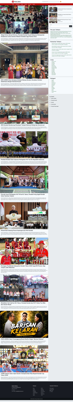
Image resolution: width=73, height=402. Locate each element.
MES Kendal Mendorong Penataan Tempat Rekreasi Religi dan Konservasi (22, 125)
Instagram (52, 388)
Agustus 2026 (54, 61)
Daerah (34, 389)
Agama (34, 4)
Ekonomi (29, 4)
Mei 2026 (53, 64)
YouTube (52, 390)
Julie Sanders (54, 49)
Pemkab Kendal (54, 100)
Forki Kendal (53, 104)
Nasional (53, 85)
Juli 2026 (53, 62)
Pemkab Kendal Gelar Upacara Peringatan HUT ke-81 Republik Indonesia (22, 159)
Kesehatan (53, 84)
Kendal (52, 102)
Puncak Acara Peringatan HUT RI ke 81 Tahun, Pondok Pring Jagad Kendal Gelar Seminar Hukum (23, 195)
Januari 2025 (54, 74)
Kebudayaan (53, 83)
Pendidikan (18, 4)
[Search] (59, 1)
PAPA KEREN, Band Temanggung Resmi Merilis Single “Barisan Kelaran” (22, 339)
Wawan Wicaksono (54, 46)
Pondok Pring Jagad (54, 106)
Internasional (54, 82)
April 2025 (53, 71)
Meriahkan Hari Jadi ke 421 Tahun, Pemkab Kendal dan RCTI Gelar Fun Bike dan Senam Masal (23, 303)
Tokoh (53, 92)
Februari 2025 (54, 73)
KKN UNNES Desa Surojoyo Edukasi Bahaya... (64, 14)
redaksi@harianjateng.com (19, 391)
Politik (26, 4)
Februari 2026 (54, 66)
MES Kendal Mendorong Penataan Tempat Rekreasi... (64, 20)
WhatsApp (52, 389)
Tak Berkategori (54, 91)
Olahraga (53, 87)
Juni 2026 (53, 63)
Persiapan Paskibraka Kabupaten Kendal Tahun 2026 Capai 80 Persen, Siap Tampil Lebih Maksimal (23, 266)
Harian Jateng (53, 98)
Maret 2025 (53, 72)
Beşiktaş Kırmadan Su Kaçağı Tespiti (57, 43)
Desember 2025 (54, 67)
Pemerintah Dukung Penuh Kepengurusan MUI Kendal (17, 230)
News (13, 4)
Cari (50, 24)
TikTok (52, 391)
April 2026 (53, 65)
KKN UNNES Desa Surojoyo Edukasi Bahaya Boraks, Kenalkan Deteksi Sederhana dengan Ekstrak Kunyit (21, 80)
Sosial (22, 4)
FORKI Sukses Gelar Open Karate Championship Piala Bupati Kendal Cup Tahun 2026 (22, 374)
